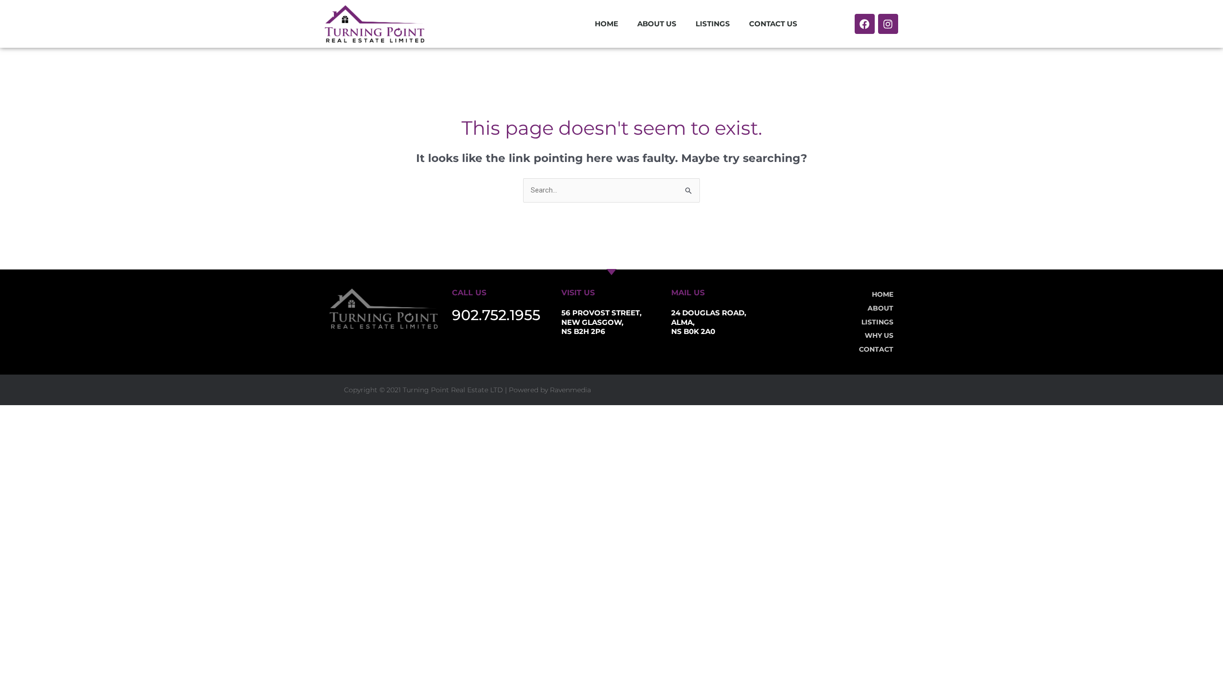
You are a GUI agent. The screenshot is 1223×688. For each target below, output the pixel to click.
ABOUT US (656, 23)
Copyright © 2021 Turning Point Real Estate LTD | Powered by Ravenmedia (467, 390)
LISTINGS (713, 23)
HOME (606, 23)
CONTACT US (773, 23)
